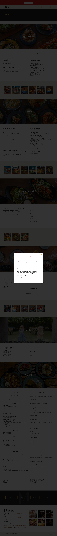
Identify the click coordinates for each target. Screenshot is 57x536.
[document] (28, 268)
